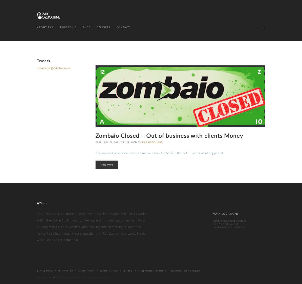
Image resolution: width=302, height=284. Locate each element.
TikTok (131, 271)
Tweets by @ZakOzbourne (53, 68)
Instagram (110, 271)
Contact (123, 27)
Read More (107, 164)
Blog (87, 27)
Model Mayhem (155, 271)
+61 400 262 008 (228, 224)
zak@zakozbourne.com (233, 227)
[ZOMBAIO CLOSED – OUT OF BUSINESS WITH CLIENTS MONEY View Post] (180, 96)
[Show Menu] (262, 28)
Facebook (46, 271)
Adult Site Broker (187, 271)
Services (103, 27)
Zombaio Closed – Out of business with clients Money (169, 136)
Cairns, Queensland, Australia (229, 221)
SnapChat (88, 271)
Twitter (67, 271)
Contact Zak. (70, 240)
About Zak (45, 27)
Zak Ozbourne (152, 142)
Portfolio (68, 27)
